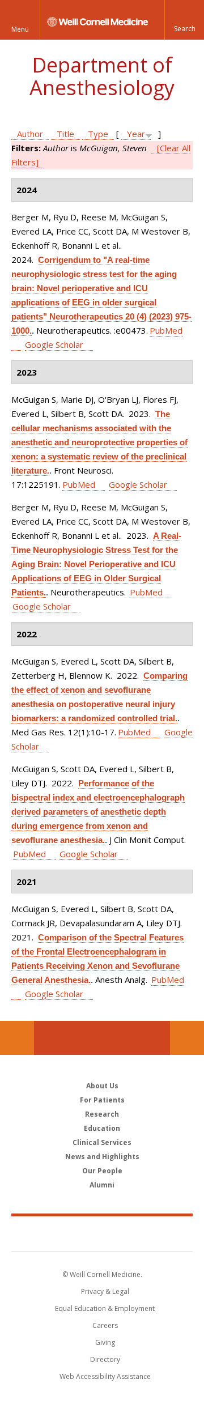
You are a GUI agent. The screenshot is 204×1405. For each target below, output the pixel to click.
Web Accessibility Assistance (105, 1376)
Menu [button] (20, 29)
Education (102, 1128)
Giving (105, 1342)
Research (102, 1114)
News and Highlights (102, 1156)
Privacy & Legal (105, 1291)
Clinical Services (102, 1142)
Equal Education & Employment (105, 1308)
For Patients (102, 1100)
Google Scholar (54, 344)
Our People (102, 1171)
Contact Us (187, 1038)
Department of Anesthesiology (102, 76)
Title (65, 133)
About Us (102, 1086)
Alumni (102, 1185)
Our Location (17, 1038)
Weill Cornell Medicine (102, 1233)
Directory (105, 1359)
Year (136, 133)
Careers (105, 1325)
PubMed (78, 484)
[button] (184, 20)
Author (30, 133)
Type (98, 133)
